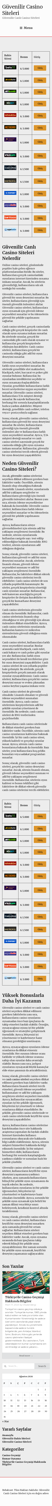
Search (42, 1366)
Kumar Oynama (11, 1458)
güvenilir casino (20, 475)
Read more (25, 1355)
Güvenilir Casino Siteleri (16, 1442)
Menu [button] (28, 28)
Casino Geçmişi (11, 1455)
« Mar (5, 1421)
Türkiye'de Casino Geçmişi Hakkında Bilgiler (24, 1463)
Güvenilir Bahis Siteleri (16, 1438)
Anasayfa (7, 1435)
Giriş (40, 68)
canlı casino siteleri (17, 1079)
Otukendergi (29, 1305)
